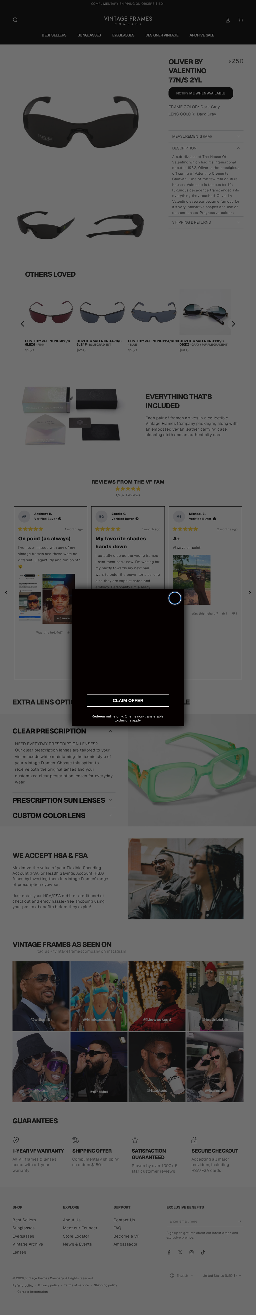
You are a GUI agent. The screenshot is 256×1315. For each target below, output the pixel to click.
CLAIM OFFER (128, 700)
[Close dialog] (174, 598)
